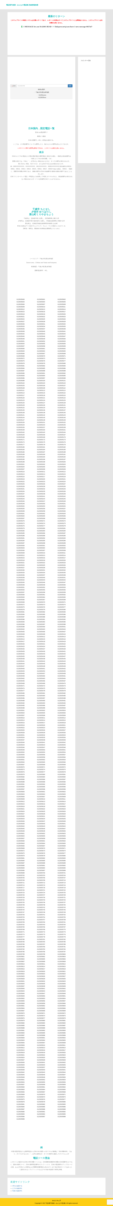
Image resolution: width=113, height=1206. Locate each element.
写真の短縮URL (17, 1191)
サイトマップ (56, 1200)
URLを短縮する (17, 1186)
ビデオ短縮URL (17, 1188)
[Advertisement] (56, 40)
